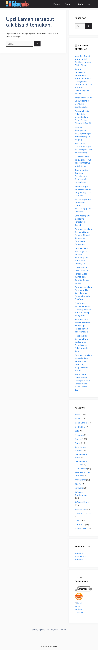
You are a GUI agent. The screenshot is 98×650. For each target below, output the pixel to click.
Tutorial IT (80, 524)
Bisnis (77, 418)
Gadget (78, 439)
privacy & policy (38, 629)
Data (77, 430)
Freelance (79, 435)
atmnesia (79, 559)
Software (79, 487)
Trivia (77, 520)
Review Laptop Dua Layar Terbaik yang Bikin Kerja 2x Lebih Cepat (81, 176)
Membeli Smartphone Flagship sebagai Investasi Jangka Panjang (83, 133)
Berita (80, 4)
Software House (82, 502)
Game (77, 443)
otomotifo (79, 553)
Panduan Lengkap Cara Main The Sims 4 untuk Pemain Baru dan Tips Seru (83, 293)
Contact (63, 629)
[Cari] (37, 44)
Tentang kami (52, 629)
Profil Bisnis (80, 479)
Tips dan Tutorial (83, 513)
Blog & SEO (80, 426)
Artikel (67, 4)
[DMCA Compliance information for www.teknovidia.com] (83, 590)
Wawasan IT (80, 528)
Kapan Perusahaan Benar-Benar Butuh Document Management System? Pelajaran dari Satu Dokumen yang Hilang (83, 81)
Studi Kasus (80, 509)
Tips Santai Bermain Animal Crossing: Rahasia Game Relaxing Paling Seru (83, 309)
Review (78, 483)
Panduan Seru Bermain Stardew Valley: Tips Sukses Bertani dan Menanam (83, 325)
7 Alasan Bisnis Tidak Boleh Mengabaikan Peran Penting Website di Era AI (83, 117)
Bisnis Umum (81, 422)
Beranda (56, 4)
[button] (88, 4)
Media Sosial (81, 468)
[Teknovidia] (17, 4)
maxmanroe (80, 556)
